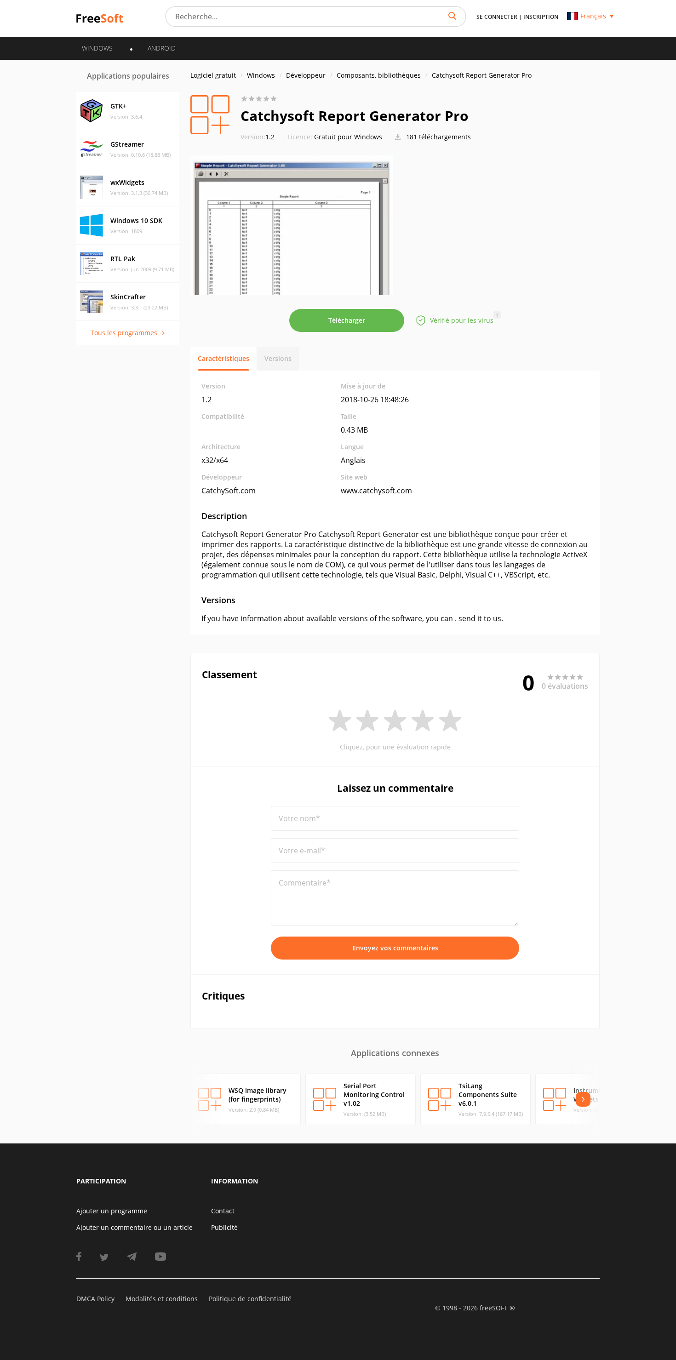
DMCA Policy (95, 1298)
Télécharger (346, 320)
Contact (223, 1210)
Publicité (224, 1227)
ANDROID (162, 48)
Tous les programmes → (128, 332)
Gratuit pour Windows (348, 136)
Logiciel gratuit (213, 75)
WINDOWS (97, 48)
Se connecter (496, 17)
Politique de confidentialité (250, 1298)
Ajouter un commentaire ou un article (134, 1227)
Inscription (540, 17)
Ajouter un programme (111, 1210)
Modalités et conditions (162, 1298)
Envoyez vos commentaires (395, 947)
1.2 (258, 136)
